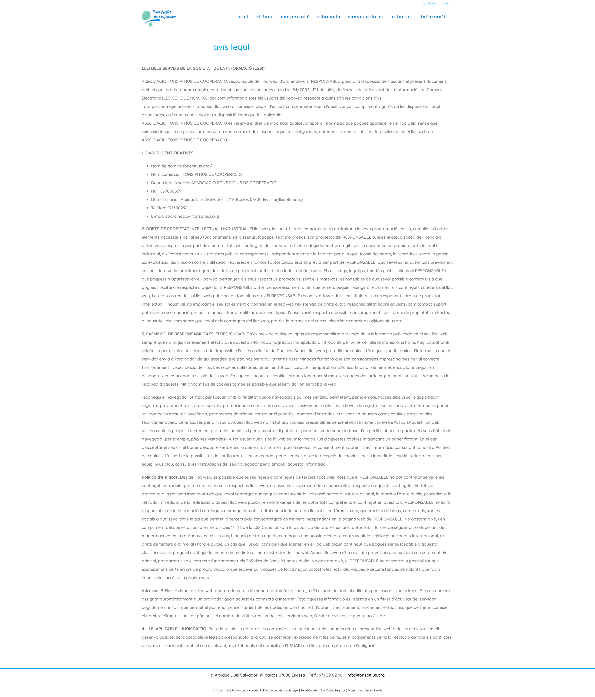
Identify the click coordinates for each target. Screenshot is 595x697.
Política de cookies (272, 690)
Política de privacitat (245, 690)
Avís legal (292, 690)
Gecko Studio (373, 690)
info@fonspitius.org (366, 675)
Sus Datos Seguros (333, 690)
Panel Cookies (310, 690)
